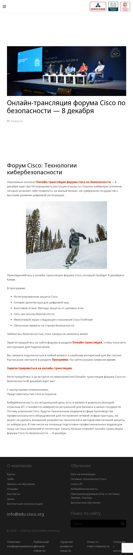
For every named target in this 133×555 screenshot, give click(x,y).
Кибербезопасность (84, 489)
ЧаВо (10, 479)
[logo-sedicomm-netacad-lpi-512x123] (110, 6)
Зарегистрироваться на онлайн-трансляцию (39, 368)
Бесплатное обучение (85, 502)
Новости (17, 121)
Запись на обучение (21, 484)
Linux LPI (76, 484)
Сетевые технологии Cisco (88, 479)
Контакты (13, 494)
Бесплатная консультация (25, 504)
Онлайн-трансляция (87, 342)
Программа (60, 359)
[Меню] (4, 6)
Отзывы (12, 489)
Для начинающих (83, 474)
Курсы (11, 474)
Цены (11, 499)
